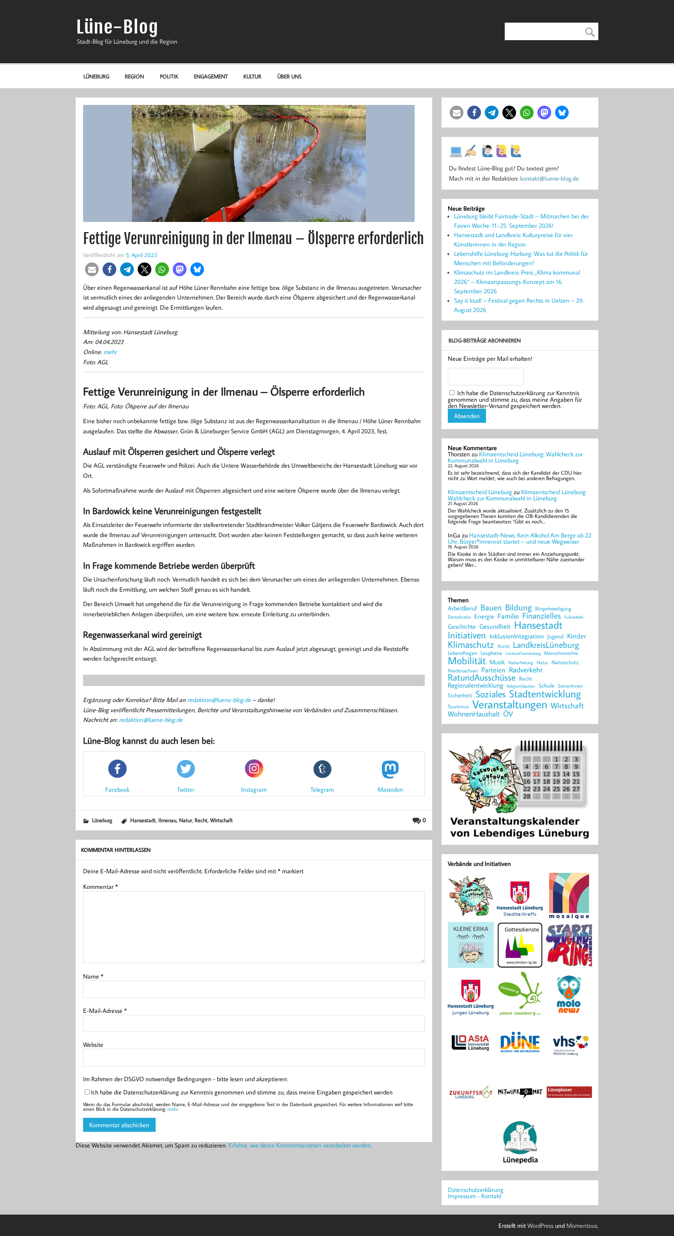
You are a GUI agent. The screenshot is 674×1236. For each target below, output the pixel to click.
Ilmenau (167, 820)
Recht (201, 820)
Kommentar (100, 886)
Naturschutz (565, 662)
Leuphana (491, 653)
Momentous (581, 1225)
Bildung (518, 607)
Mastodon (390, 789)
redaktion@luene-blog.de (219, 700)
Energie (484, 616)
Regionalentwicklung (475, 685)
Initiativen (467, 635)
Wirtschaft (221, 820)
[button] (92, 269)
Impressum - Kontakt (474, 1196)
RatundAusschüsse (482, 677)
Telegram (322, 789)
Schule (546, 685)
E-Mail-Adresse (105, 1010)
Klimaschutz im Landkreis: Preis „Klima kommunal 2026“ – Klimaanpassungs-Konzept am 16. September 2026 (517, 281)
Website (93, 1044)
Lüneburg (96, 76)
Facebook (117, 789)
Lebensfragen (462, 653)
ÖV (508, 714)
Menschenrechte (561, 653)
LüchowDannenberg (523, 653)
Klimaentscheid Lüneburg (480, 492)
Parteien (493, 669)
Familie (508, 616)
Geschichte (462, 626)
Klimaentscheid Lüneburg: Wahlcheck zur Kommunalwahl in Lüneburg (515, 457)
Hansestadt (143, 820)
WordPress (540, 1225)
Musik (497, 662)
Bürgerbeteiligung (553, 608)
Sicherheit (460, 695)
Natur (185, 820)
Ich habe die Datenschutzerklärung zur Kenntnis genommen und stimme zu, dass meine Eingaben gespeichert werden (242, 1092)
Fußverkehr (574, 617)
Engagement (211, 76)
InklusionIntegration (517, 636)
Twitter (185, 789)
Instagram (254, 789)
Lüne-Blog (117, 27)
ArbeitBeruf (462, 608)
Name (93, 976)
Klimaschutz (471, 644)
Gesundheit (495, 626)
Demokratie (459, 617)
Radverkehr (526, 669)
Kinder (576, 636)
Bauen (491, 608)
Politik (169, 76)
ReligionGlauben (521, 686)
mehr (110, 352)
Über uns (289, 76)
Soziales (490, 694)
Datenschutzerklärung (476, 1189)
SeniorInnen (570, 685)
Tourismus (458, 706)
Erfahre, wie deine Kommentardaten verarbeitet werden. (300, 1145)
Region (134, 76)
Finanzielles (541, 616)
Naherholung (520, 662)
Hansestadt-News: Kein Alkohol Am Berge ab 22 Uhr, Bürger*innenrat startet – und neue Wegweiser (519, 538)
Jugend (555, 637)
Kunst (503, 646)
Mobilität (467, 661)
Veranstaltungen (509, 704)
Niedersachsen (463, 670)
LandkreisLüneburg (546, 645)
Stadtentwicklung (545, 694)
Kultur (252, 76)
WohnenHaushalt (474, 714)
